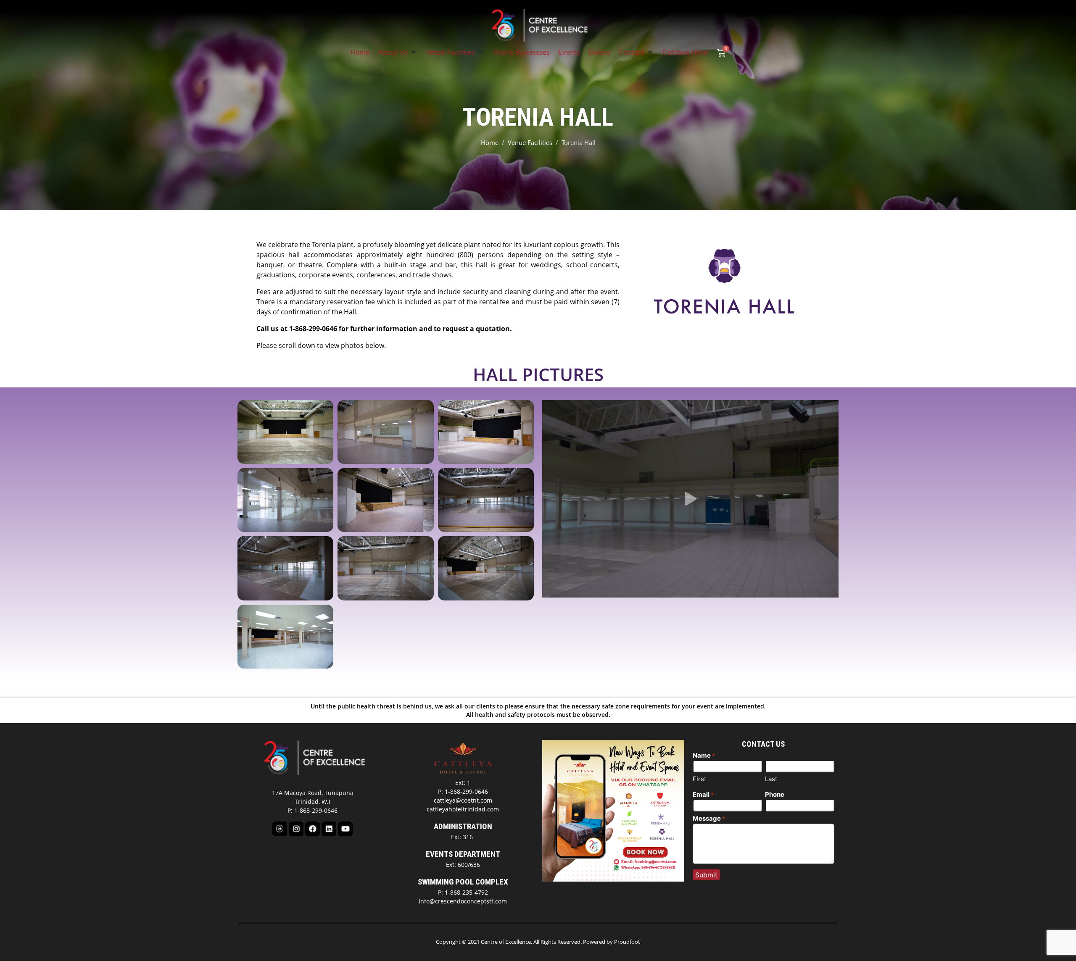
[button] (398, 52)
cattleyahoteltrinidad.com (463, 809)
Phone (774, 794)
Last (771, 779)
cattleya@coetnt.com (463, 800)
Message (709, 818)
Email (703, 794)
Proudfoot (627, 941)
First (699, 779)
